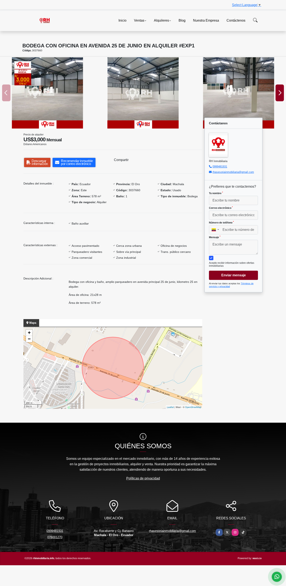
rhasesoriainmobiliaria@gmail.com (233, 172)
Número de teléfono (221, 222)
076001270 (54, 537)
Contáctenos (236, 20)
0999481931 (220, 166)
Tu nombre (216, 193)
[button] (139, 124)
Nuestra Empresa (206, 20)
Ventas (139, 20)
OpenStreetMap (193, 407)
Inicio (122, 20)
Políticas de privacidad (143, 478)
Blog (182, 20)
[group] (47, 93)
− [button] (29, 339)
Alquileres (161, 20)
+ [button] (29, 332)
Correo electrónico (221, 207)
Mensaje (214, 237)
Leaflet (170, 407)
